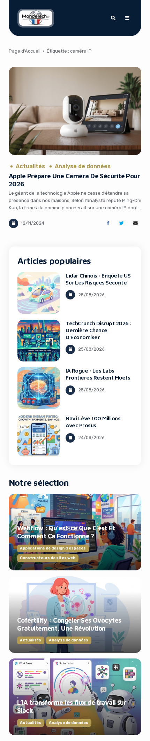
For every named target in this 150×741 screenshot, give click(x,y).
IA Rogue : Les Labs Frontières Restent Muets (98, 374)
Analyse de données (83, 166)
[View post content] (75, 111)
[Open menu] (127, 18)
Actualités (30, 166)
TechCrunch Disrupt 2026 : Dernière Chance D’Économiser (99, 330)
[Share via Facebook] (108, 223)
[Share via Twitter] (121, 223)
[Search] (113, 18)
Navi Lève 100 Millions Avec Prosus (93, 421)
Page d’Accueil (24, 51)
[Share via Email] (135, 223)
